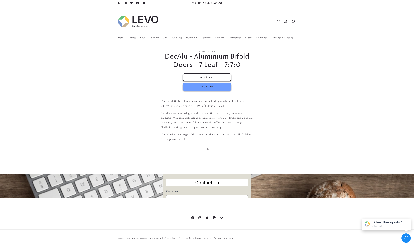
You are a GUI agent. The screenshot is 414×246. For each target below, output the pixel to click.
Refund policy (168, 238)
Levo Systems (132, 238)
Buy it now (207, 87)
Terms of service (203, 238)
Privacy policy (185, 238)
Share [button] (209, 149)
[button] (278, 21)
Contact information (223, 238)
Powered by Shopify (149, 238)
